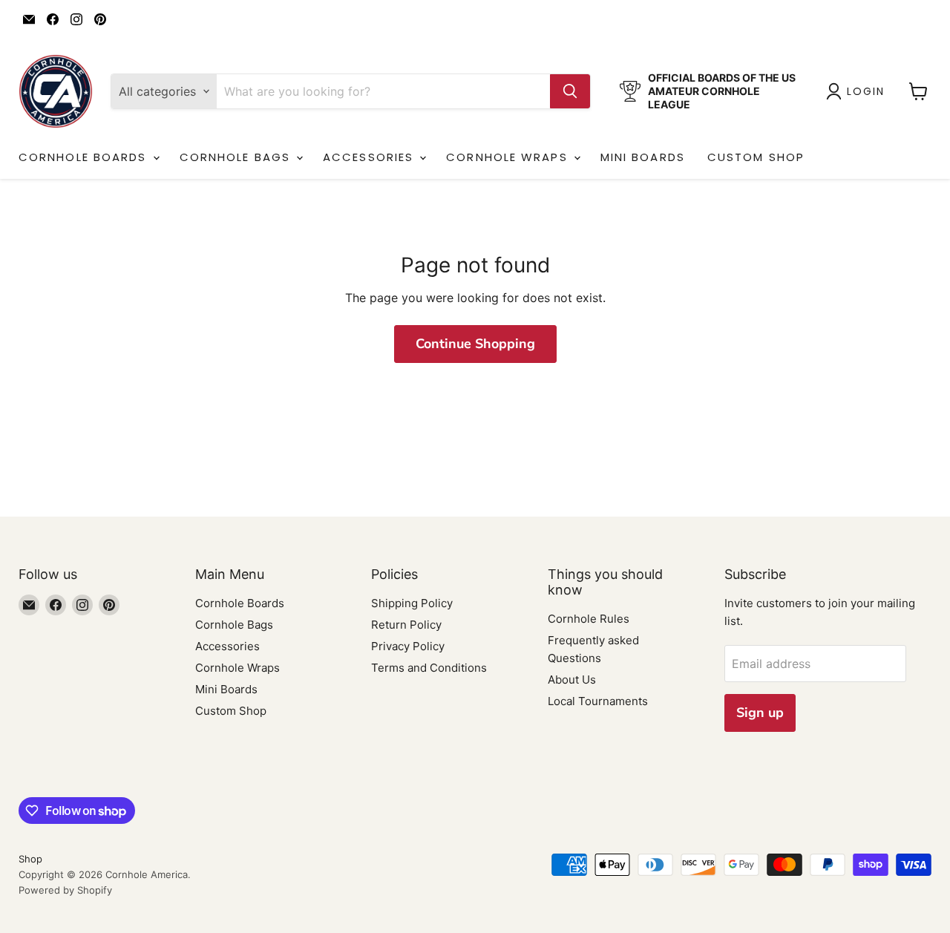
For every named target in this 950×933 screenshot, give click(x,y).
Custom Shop (756, 157)
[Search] (570, 91)
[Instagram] (76, 19)
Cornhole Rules (588, 619)
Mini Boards (642, 157)
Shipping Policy (412, 603)
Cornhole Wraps (509, 157)
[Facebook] (52, 19)
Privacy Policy (408, 646)
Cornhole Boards (85, 157)
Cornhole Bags (237, 157)
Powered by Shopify (65, 890)
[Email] (29, 19)
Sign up (760, 712)
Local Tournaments (598, 701)
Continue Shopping (475, 344)
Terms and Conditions (429, 668)
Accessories (370, 157)
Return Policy (406, 625)
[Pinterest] (100, 19)
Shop (30, 859)
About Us (572, 679)
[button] (858, 91)
